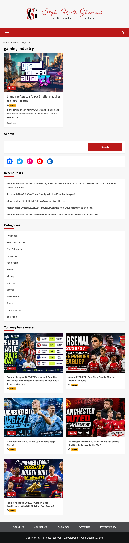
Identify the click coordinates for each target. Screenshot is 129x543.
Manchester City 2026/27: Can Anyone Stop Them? (36, 200)
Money (11, 276)
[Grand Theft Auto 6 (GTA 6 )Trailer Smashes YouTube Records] (33, 72)
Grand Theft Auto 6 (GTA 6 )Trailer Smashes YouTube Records (33, 99)
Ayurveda (12, 235)
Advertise (84, 526)
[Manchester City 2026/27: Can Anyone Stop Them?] (33, 417)
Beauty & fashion (16, 242)
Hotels (10, 269)
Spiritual (11, 282)
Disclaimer (63, 526)
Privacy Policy (108, 526)
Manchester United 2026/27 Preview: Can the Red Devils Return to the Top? (50, 207)
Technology (13, 296)
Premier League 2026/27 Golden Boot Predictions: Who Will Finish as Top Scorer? (53, 214)
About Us (18, 526)
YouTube (12, 316)
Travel (10, 303)
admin (13, 105)
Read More (11, 123)
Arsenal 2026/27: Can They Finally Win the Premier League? (41, 194)
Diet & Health (14, 249)
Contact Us (40, 526)
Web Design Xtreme (91, 537)
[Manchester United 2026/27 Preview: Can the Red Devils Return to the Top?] (95, 417)
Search (9, 134)
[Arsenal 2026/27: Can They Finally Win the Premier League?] (95, 353)
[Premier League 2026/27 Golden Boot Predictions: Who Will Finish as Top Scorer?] (33, 478)
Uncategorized (15, 309)
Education (12, 255)
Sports (11, 87)
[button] (7, 32)
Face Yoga (12, 262)
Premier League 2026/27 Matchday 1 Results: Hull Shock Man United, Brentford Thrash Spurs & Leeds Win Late (61, 185)
